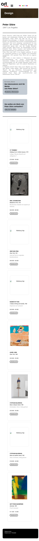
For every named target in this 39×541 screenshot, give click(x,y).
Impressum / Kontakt (10, 533)
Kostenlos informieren (11, 92)
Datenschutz (8, 531)
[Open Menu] (12, 6)
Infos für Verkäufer (10, 109)
